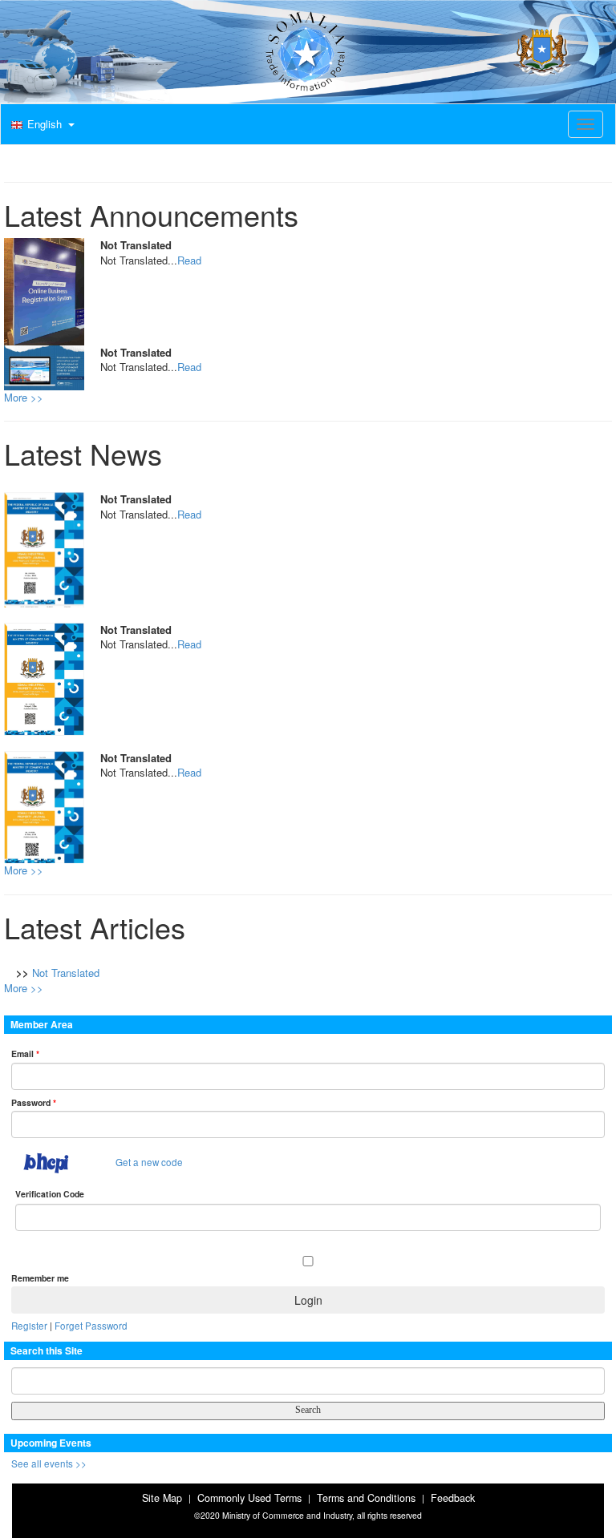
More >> (23, 397)
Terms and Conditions (366, 1498)
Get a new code (149, 1162)
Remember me (40, 1278)
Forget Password (91, 1325)
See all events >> (49, 1463)
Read (189, 260)
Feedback (453, 1498)
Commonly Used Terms (249, 1498)
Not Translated (65, 972)
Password (33, 1102)
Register (29, 1325)
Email (25, 1054)
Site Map (162, 1498)
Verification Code (49, 1194)
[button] (41, 125)
